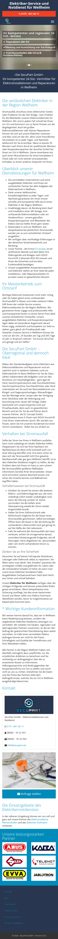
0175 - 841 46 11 (15, 726)
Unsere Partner (12, 916)
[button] (4, 47)
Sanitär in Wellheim (13, 923)
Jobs (6, 897)
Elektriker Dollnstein (37, 822)
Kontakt (8, 891)
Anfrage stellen (30, 794)
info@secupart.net (16, 745)
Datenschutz (10, 910)
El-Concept (40, 248)
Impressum (10, 904)
